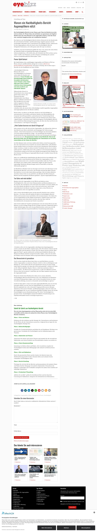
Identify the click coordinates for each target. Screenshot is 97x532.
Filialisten (75, 159)
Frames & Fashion (30, 12)
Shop (76, 12)
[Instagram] (78, 2)
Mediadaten (73, 7)
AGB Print (66, 204)
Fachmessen (71, 155)
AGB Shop (66, 200)
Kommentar (17, 406)
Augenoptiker (24, 395)
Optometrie (72, 171)
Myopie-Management (72, 167)
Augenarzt (70, 138)
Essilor (72, 153)
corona (65, 152)
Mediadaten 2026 (67, 194)
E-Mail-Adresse (17, 431)
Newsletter (79, 7)
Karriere (69, 12)
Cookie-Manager (67, 208)
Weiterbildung (69, 176)
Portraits (26, 15)
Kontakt (68, 7)
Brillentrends (68, 150)
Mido (64, 167)
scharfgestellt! (17, 12)
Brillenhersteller (75, 146)
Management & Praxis (37, 395)
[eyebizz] (24, 5)
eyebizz (15, 15)
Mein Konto (60, 7)
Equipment (65, 153)
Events (61, 12)
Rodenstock (67, 172)
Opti (65, 171)
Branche (20, 15)
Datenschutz (66, 198)
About (64, 7)
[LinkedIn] (83, 2)
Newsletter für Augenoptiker (71, 187)
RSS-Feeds (66, 192)
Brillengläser (41, 499)
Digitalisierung (75, 152)
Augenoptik (66, 140)
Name (15, 425)
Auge (65, 138)
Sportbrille (68, 174)
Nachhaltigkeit (47, 395)
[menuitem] (17, 12)
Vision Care (42, 12)
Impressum (66, 196)
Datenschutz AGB (68, 206)
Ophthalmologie (79, 169)
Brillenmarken (71, 148)
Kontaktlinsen (71, 161)
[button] (22, 390)
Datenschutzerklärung (75, 74)
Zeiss (72, 178)
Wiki (83, 7)
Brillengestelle (69, 144)
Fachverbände (71, 157)
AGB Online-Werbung (69, 202)
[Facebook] (76, 2)
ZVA (77, 178)
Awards (71, 142)
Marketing (79, 165)
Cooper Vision (78, 150)
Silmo (73, 172)
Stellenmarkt (41, 504)
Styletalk (77, 174)
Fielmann (69, 159)
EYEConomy (52, 12)
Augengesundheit (78, 138)
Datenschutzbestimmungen (21, 441)
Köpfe (30, 395)
